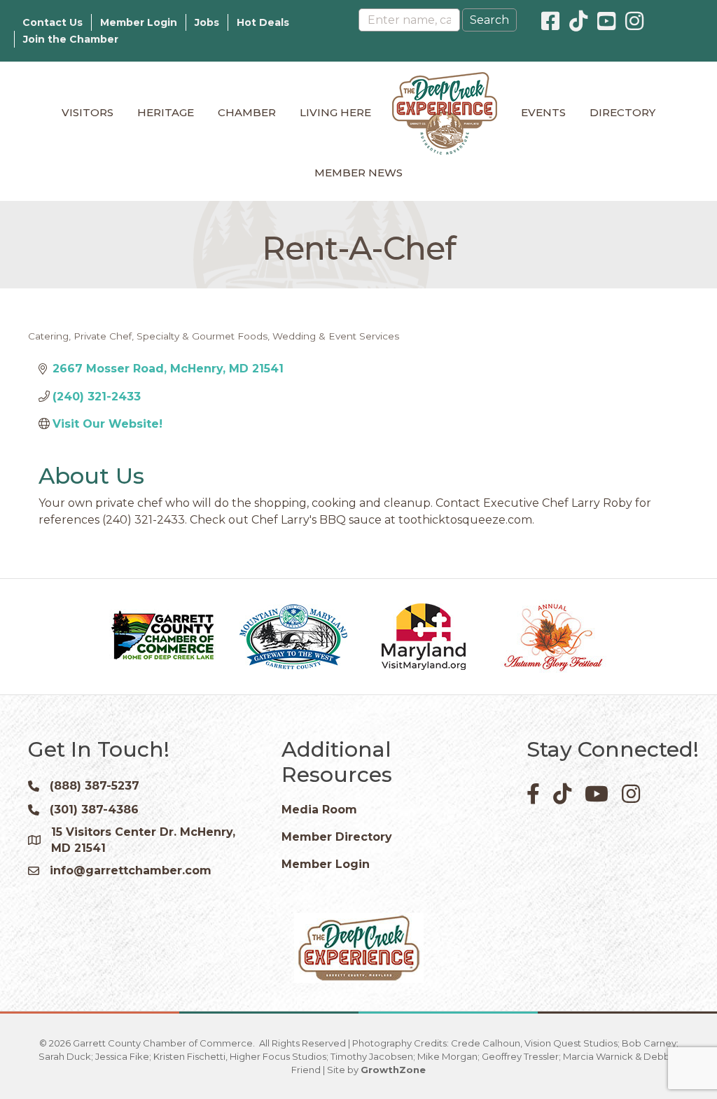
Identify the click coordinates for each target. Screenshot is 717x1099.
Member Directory (336, 837)
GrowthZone (393, 1069)
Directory (622, 112)
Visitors (87, 112)
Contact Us (52, 22)
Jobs (207, 22)
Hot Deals (263, 22)
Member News (358, 172)
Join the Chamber (70, 39)
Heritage (165, 112)
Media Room (319, 809)
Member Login (138, 22)
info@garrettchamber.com (130, 870)
